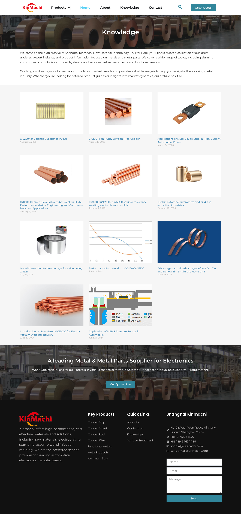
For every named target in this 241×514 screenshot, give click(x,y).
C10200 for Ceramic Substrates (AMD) (43, 138)
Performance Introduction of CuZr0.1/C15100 (116, 268)
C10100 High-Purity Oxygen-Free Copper (114, 138)
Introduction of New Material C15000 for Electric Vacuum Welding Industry (50, 333)
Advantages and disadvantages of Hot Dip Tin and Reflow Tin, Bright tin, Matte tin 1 (187, 270)
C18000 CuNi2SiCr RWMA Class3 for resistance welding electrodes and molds (118, 203)
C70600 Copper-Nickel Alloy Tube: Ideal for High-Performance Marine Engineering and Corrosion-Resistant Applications (51, 205)
